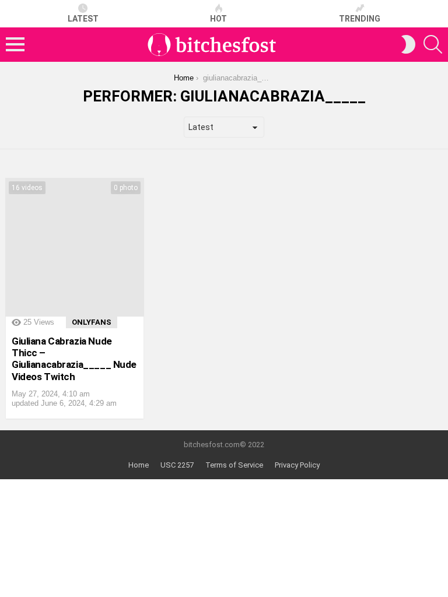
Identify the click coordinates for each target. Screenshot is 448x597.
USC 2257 (177, 465)
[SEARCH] (433, 44)
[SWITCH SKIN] (408, 44)
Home (138, 465)
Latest (83, 18)
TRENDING (359, 18)
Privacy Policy (297, 465)
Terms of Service (234, 465)
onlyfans (91, 322)
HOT (218, 18)
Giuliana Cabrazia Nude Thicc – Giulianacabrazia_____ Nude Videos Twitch (74, 358)
